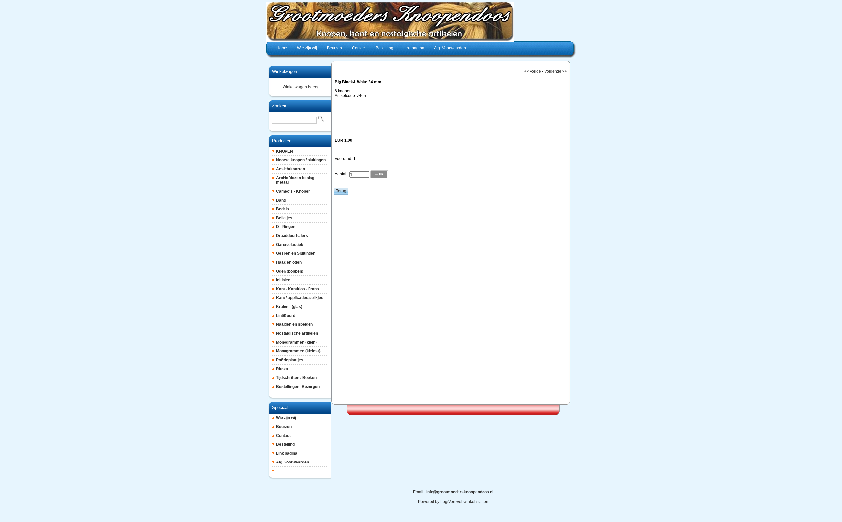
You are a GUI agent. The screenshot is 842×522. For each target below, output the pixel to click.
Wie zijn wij (286, 417)
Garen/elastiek (289, 244)
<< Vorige (532, 71)
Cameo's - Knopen (293, 191)
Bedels (282, 209)
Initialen (283, 280)
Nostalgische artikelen (297, 333)
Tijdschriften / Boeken (296, 377)
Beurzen (284, 426)
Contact (283, 435)
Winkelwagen (284, 71)
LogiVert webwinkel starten (464, 501)
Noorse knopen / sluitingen (301, 160)
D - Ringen (285, 227)
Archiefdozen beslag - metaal (296, 180)
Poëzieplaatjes (289, 360)
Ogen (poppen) (289, 271)
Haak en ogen (289, 262)
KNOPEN (284, 151)
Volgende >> (555, 71)
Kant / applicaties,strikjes (299, 298)
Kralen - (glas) (289, 306)
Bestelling (285, 444)
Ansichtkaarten (290, 169)
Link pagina (286, 453)
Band (281, 200)
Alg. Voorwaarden (292, 462)
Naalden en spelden (294, 324)
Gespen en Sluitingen (295, 253)
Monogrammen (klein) (296, 342)
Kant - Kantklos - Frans (297, 289)
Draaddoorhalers (292, 235)
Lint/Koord (285, 315)
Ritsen (282, 369)
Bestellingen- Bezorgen (298, 386)
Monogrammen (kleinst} (298, 351)
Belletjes (284, 218)
